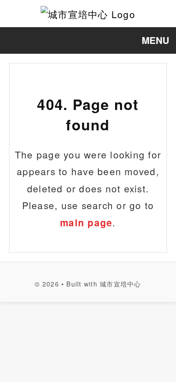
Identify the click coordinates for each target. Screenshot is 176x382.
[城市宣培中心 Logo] (88, 14)
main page (86, 222)
